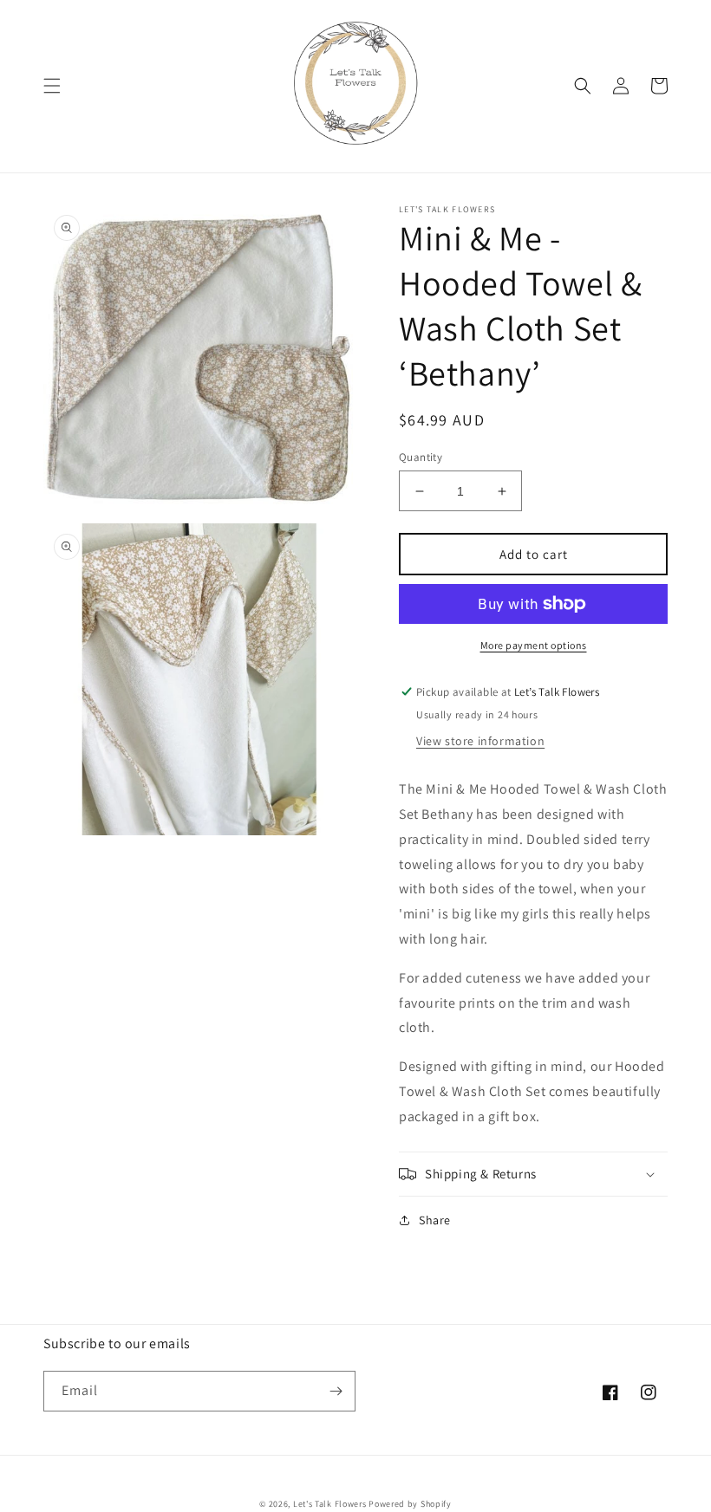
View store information (480, 741)
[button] (52, 86)
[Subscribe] (335, 1391)
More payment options (533, 645)
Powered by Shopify (410, 1503)
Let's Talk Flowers (330, 1503)
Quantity (420, 457)
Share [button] (435, 1220)
